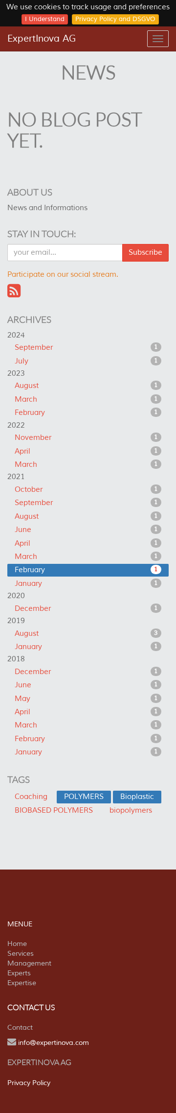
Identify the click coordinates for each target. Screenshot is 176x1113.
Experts (19, 973)
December (86, 608)
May (86, 698)
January (86, 583)
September (86, 347)
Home (17, 944)
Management (29, 963)
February (86, 412)
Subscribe (145, 252)
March (86, 399)
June (86, 529)
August (86, 385)
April (86, 451)
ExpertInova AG (41, 39)
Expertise (21, 983)
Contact (20, 1027)
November (86, 437)
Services (20, 953)
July (86, 361)
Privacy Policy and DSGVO (115, 19)
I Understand (45, 19)
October (86, 489)
